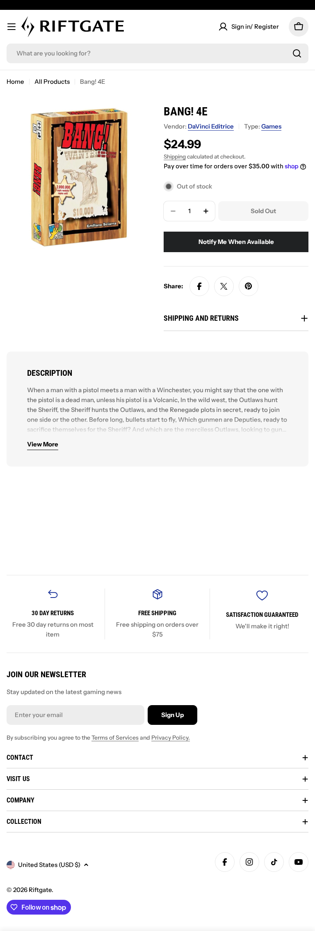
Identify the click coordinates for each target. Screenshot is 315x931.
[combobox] (157, 53)
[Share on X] (224, 286)
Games (271, 126)
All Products (52, 81)
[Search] (297, 53)
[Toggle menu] (11, 27)
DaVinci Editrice (211, 126)
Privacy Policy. (170, 737)
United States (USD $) (49, 865)
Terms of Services (115, 737)
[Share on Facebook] (199, 286)
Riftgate (40, 890)
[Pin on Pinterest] (248, 286)
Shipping (175, 156)
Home (15, 81)
